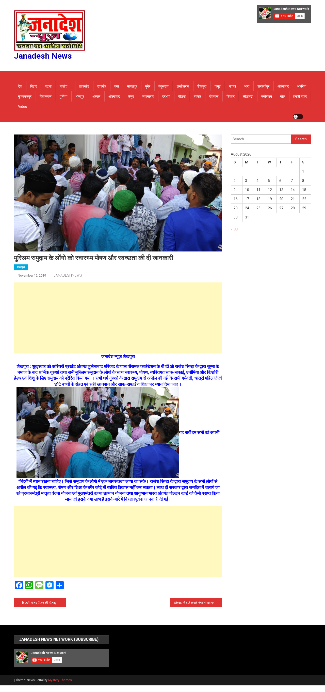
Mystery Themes (60, 680)
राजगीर (101, 86)
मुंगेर (147, 86)
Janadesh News (43, 56)
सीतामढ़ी (248, 96)
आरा (246, 86)
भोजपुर (79, 96)
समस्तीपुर (263, 86)
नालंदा (63, 86)
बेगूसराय (163, 86)
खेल (282, 96)
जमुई (218, 86)
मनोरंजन (266, 96)
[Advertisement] (118, 317)
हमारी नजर (300, 96)
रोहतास (213, 96)
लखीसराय (183, 86)
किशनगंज (46, 96)
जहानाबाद (148, 96)
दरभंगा (166, 96)
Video (22, 107)
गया (116, 86)
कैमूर (131, 96)
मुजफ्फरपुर (24, 96)
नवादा (232, 86)
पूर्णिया (63, 96)
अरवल (96, 96)
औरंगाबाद (283, 86)
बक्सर (197, 96)
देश (20, 86)
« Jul (234, 229)
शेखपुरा (201, 86)
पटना (48, 86)
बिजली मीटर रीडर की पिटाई (39, 603)
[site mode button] (298, 116)
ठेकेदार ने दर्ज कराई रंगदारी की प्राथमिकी (198, 603)
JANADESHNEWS (68, 275)
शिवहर (230, 96)
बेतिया (182, 96)
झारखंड (84, 86)
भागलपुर (132, 86)
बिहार (33, 86)
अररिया (301, 86)
